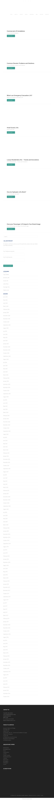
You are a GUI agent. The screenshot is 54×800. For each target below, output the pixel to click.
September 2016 (6, 634)
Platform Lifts (6, 290)
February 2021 (6, 490)
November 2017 (6, 590)
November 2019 (6, 537)
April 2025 (5, 340)
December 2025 (6, 315)
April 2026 (5, 303)
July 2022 (5, 437)
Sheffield (5, 758)
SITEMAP (38, 795)
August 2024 (5, 359)
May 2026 (5, 300)
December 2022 (6, 421)
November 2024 (6, 350)
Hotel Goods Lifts (12, 127)
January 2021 (6, 493)
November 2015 (6, 665)
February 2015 (6, 687)
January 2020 (6, 531)
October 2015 (6, 668)
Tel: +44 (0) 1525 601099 (8, 719)
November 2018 (6, 562)
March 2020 (5, 524)
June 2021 (5, 478)
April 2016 (5, 649)
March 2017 (5, 615)
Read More (10, 35)
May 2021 (5, 481)
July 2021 (5, 474)
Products (21, 14)
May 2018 (5, 571)
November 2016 (6, 628)
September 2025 (6, 325)
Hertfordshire (6, 752)
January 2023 (6, 418)
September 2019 (6, 543)
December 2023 (6, 384)
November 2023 (6, 387)
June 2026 (5, 297)
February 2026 (6, 309)
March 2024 (5, 375)
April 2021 (5, 484)
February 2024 (6, 378)
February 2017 (6, 618)
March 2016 (5, 652)
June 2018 (5, 568)
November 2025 (6, 318)
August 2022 (5, 434)
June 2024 (5, 365)
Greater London (6, 755)
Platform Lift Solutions (8, 734)
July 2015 (5, 677)
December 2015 (6, 662)
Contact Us (47, 14)
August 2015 (5, 674)
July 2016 (5, 640)
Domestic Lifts (6, 277)
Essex (4, 750)
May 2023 (5, 406)
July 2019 (5, 549)
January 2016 (6, 659)
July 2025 (5, 331)
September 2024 (6, 356)
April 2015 (5, 684)
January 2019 (6, 559)
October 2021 (6, 465)
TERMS (42, 795)
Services (26, 14)
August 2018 (5, 565)
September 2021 (6, 468)
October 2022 (6, 428)
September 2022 (6, 431)
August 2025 (5, 328)
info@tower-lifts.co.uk (10, 720)
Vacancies (41, 14)
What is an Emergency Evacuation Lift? (19, 95)
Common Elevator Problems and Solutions (20, 63)
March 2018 (5, 578)
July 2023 (5, 400)
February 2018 (6, 581)
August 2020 (5, 509)
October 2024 (6, 353)
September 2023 (6, 393)
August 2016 (5, 637)
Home (11, 14)
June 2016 (5, 643)
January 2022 (6, 456)
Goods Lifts (5, 280)
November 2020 (6, 499)
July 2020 (5, 512)
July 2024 (5, 362)
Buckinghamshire (6, 749)
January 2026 (6, 312)
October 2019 (6, 540)
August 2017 (5, 599)
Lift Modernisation (7, 740)
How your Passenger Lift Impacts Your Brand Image (23, 224)
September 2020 (6, 506)
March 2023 (5, 412)
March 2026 (5, 306)
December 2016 (6, 624)
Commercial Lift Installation (16, 31)
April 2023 (5, 409)
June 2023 (5, 403)
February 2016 (6, 656)
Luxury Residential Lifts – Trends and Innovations (23, 160)
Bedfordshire (6, 747)
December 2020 (6, 496)
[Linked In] (29, 1)
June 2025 (5, 334)
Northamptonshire (7, 756)
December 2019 (6, 534)
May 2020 (5, 518)
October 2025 (6, 321)
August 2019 (5, 546)
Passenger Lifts (6, 287)
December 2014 (6, 693)
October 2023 (6, 390)
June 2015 (5, 681)
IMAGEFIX (34, 795)
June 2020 (5, 515)
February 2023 (6, 415)
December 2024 (6, 346)
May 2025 (5, 337)
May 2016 (5, 646)
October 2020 (6, 503)
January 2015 (6, 690)
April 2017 (5, 612)
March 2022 (5, 450)
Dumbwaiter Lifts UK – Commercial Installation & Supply (15, 732)
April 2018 (5, 574)
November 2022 (6, 425)
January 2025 (6, 343)
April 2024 (5, 371)
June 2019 (5, 553)
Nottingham (5, 762)
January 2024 (6, 381)
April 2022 (5, 446)
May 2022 (5, 443)
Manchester (5, 759)
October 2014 (6, 696)
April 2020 (5, 521)
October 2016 (6, 631)
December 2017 (6, 587)
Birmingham (5, 761)
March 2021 (5, 487)
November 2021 (6, 462)
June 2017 (5, 606)
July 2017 (5, 603)
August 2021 (5, 471)
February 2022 (6, 453)
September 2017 (6, 596)
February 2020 (6, 528)
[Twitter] (27, 1)
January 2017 (6, 621)
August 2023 (5, 396)
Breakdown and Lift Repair (8, 738)
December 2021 (6, 459)
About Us (16, 14)
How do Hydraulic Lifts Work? (16, 192)
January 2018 (6, 584)
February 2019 (6, 556)
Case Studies (31, 14)
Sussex (4, 764)
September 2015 (6, 671)
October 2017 (6, 593)
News (36, 14)
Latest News (5, 283)
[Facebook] (25, 1)
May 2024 (5, 368)
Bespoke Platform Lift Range (9, 728)
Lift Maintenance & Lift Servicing (10, 737)
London (5, 753)
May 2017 (5, 609)
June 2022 (5, 440)
